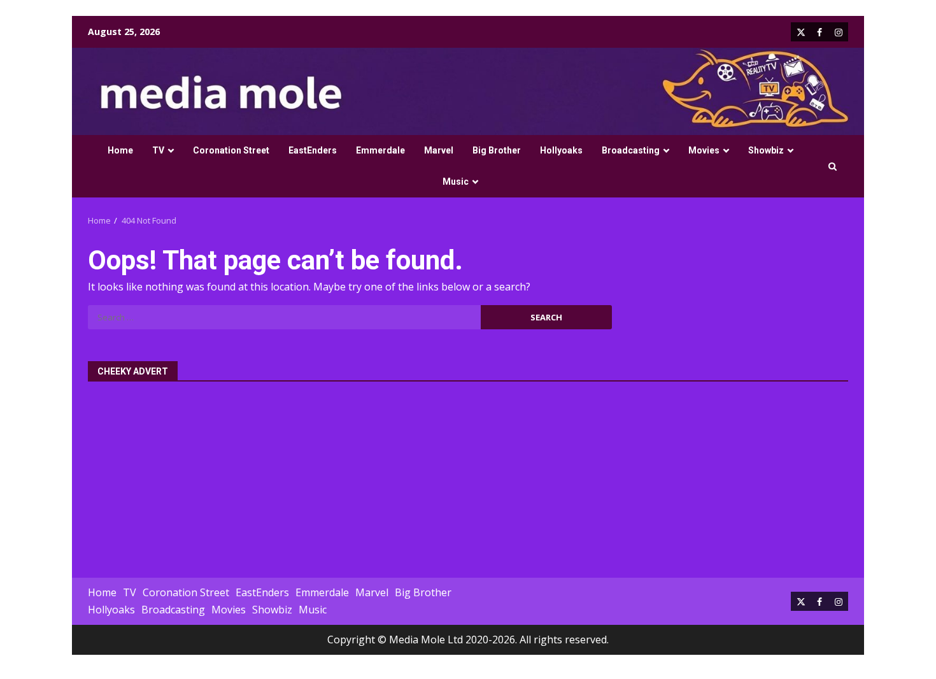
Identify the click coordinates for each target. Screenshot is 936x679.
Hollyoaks (561, 150)
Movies (704, 150)
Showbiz (766, 150)
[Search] (832, 166)
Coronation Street (231, 150)
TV (158, 150)
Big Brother (496, 150)
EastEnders (312, 150)
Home (120, 150)
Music (456, 181)
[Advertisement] (468, 472)
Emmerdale (380, 150)
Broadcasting (631, 150)
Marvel (438, 150)
